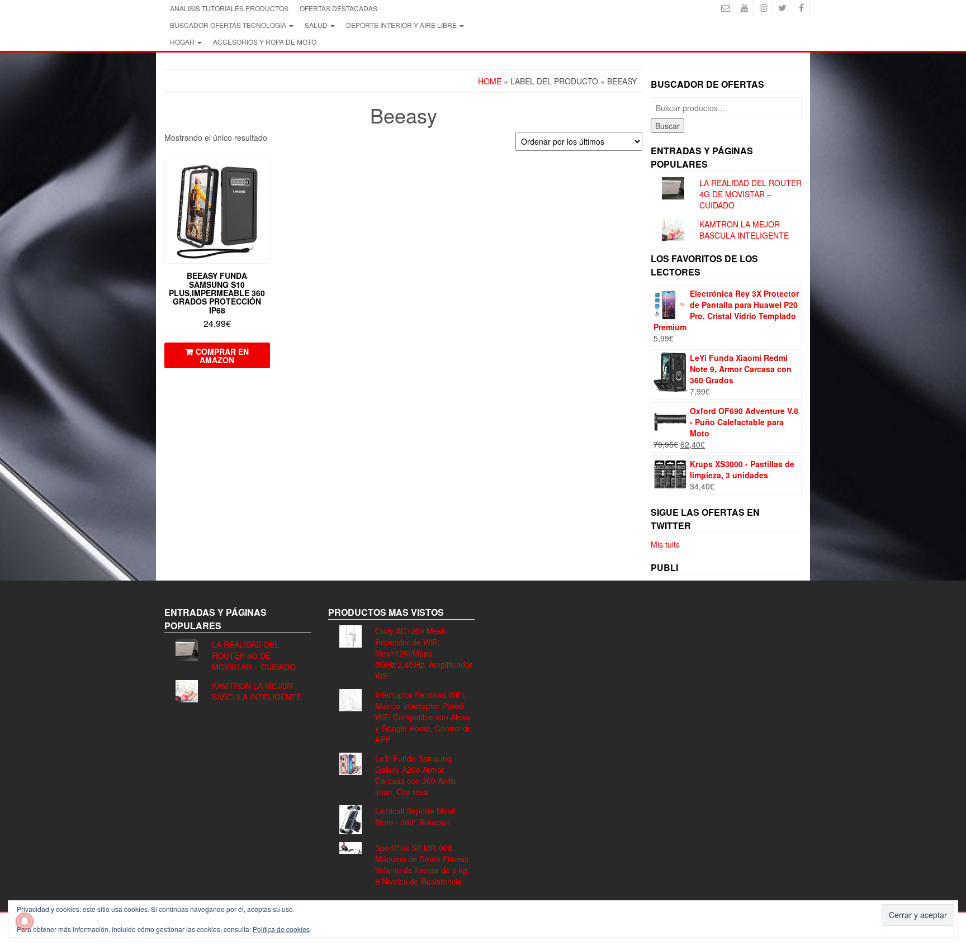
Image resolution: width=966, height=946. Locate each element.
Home (489, 81)
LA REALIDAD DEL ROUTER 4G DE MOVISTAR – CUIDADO (750, 194)
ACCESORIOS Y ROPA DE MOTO (264, 41)
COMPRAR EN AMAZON (222, 355)
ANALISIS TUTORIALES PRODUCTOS (229, 8)
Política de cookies (281, 929)
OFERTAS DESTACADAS (338, 8)
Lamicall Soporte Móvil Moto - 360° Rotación (415, 816)
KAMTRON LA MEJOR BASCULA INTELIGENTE (744, 229)
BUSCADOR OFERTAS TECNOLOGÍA (229, 25)
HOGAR (183, 41)
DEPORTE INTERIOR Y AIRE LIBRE (402, 25)
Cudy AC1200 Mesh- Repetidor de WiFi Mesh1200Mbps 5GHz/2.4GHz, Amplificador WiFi (423, 653)
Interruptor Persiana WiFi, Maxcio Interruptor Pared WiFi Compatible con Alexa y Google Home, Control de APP (423, 717)
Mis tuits (665, 544)
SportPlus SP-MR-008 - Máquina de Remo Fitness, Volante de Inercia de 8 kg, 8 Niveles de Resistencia (423, 864)
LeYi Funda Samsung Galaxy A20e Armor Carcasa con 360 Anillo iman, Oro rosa (416, 775)
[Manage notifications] (25, 921)
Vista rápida (265, 175)
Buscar (667, 125)
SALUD (317, 25)
